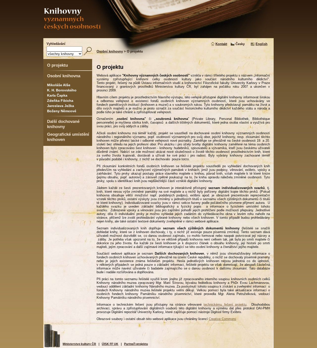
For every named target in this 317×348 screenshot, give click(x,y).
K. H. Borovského (62, 90)
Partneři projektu (136, 344)
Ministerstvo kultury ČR (79, 344)
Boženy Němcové (61, 111)
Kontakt (221, 44)
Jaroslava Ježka (60, 106)
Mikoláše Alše (58, 85)
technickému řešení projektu (225, 304)
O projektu (57, 65)
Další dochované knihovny (63, 124)
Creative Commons (222, 319)
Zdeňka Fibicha (60, 101)
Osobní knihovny (110, 51)
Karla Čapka (57, 95)
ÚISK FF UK (110, 344)
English (261, 44)
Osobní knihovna (63, 75)
